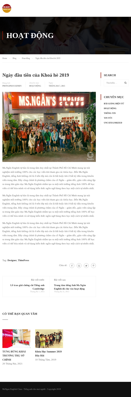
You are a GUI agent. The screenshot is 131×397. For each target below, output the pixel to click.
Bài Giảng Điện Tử (114, 103)
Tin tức (108, 118)
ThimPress (23, 260)
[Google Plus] (79, 265)
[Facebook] (71, 265)
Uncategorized (113, 123)
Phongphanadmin (12, 86)
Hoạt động (35, 86)
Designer (12, 260)
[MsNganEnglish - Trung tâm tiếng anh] (6, 10)
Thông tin (110, 113)
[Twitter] (86, 265)
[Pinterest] (93, 265)
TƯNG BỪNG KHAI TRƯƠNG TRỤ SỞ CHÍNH (14, 355)
